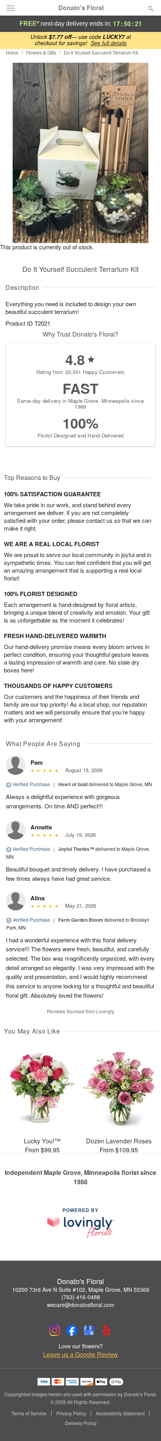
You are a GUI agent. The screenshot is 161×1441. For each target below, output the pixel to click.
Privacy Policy (71, 1413)
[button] (144, 1423)
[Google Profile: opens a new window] (89, 1330)
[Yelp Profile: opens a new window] (106, 1330)
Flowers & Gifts (41, 52)
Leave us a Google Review (80, 1354)
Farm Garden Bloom (80, 919)
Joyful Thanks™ (76, 848)
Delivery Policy (81, 1423)
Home (12, 52)
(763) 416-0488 (80, 1297)
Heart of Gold (73, 784)
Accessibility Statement (120, 1413)
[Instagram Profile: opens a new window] (54, 1330)
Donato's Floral (81, 8)
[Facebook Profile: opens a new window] (71, 1330)
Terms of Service (29, 1413)
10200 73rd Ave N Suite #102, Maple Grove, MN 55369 (80, 1289)
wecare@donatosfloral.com (80, 1305)
